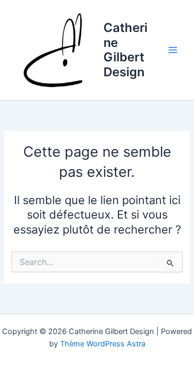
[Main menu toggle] (173, 50)
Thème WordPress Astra (102, 343)
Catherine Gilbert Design (125, 49)
